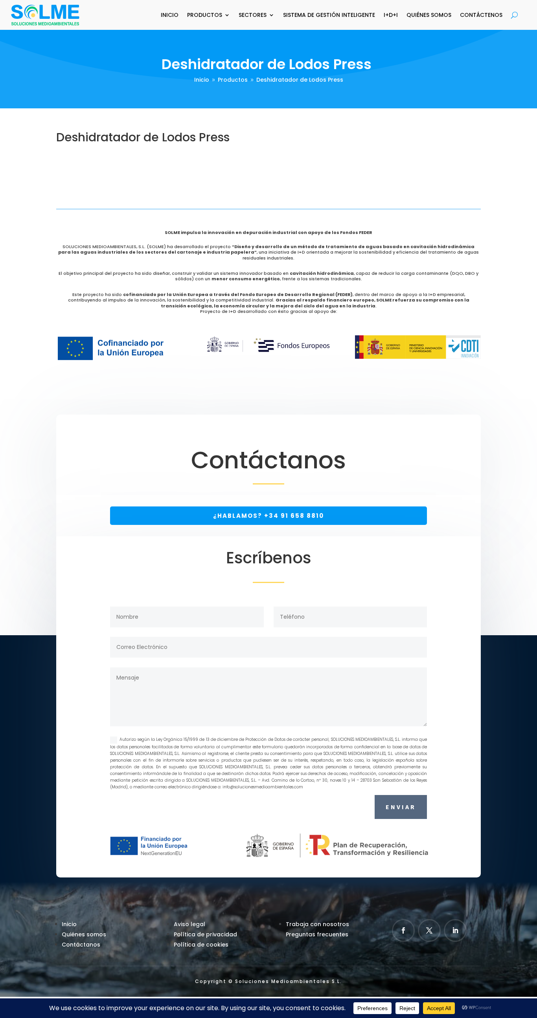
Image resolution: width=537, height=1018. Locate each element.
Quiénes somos (84, 934)
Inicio (169, 15)
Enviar (401, 807)
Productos (204, 15)
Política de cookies (201, 945)
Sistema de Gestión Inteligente (329, 15)
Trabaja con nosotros (317, 924)
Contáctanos (81, 945)
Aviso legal (189, 924)
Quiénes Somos (428, 15)
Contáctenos (481, 15)
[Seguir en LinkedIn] (455, 930)
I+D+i (391, 15)
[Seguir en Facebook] (403, 930)
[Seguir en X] (429, 930)
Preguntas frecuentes (317, 934)
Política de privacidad (205, 934)
